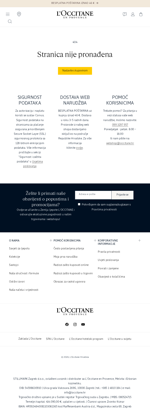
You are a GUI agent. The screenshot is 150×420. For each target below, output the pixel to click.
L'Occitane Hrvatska (79, 357)
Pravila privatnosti (109, 252)
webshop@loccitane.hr (120, 143)
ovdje (79, 148)
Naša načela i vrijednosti (23, 290)
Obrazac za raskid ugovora (69, 281)
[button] (8, 14)
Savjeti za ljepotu (19, 248)
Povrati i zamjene (108, 268)
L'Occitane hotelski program (86, 339)
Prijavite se (122, 195)
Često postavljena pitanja (69, 248)
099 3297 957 (120, 125)
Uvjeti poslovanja (108, 260)
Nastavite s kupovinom (75, 70)
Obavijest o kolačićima (111, 277)
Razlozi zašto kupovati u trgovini (73, 273)
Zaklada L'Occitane (30, 339)
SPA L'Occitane (55, 339)
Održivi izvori (17, 281)
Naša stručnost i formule (24, 273)
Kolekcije (14, 257)
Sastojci (14, 265)
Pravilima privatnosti (104, 209)
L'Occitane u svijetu (120, 339)
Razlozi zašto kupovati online (71, 265)
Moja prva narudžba (66, 257)
